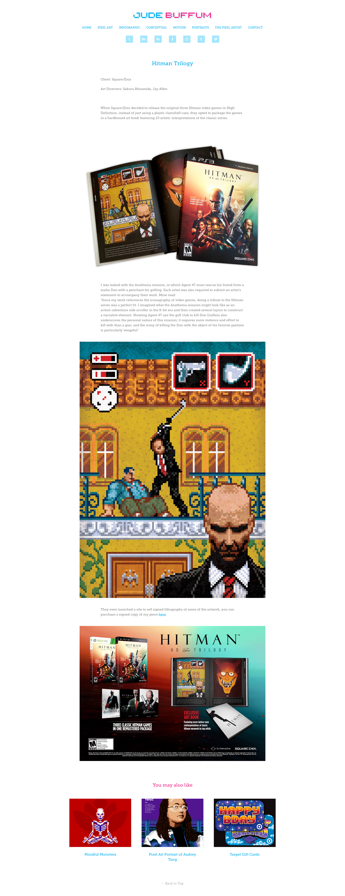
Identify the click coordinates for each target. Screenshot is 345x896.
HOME (86, 27)
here (162, 614)
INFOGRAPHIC (129, 27)
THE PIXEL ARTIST (228, 27)
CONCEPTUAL (156, 27)
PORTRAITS (200, 27)
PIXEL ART (105, 27)
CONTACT (255, 27)
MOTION (179, 27)
